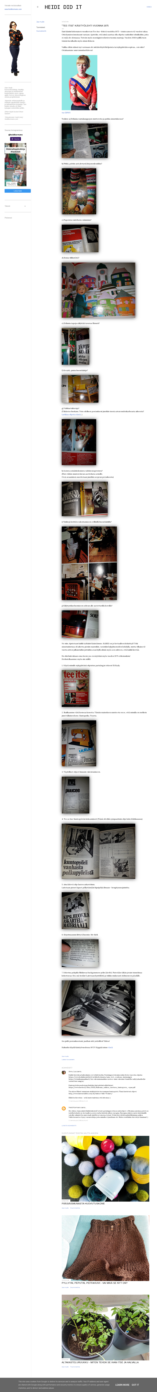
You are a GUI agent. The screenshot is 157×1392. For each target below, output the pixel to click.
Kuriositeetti (41, 31)
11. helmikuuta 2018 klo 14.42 (78, 1101)
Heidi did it (63, 7)
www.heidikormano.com (13, 9)
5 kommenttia (75, 1287)
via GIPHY (66, 112)
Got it (135, 1384)
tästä (110, 1047)
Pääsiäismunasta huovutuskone (83, 1203)
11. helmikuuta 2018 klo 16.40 (78, 1120)
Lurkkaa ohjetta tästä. (71, 414)
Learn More (122, 1384)
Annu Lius (73, 1071)
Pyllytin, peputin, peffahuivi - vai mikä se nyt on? (94, 1283)
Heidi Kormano (75, 1107)
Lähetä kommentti (69, 1125)
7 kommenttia (75, 1367)
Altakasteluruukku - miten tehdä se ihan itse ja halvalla (100, 1362)
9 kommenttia (75, 1208)
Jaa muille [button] (40, 22)
